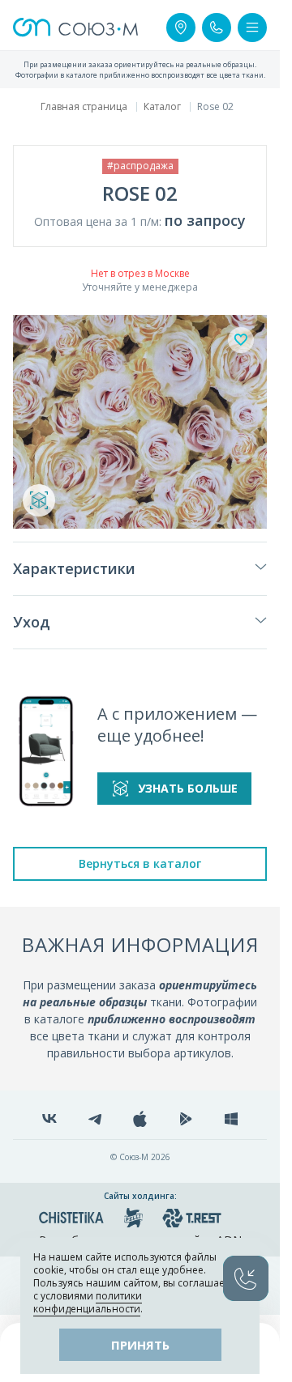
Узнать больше (188, 788)
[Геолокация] (180, 27)
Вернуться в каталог (140, 863)
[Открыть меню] (252, 27)
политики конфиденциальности (87, 1302)
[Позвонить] (216, 27)
